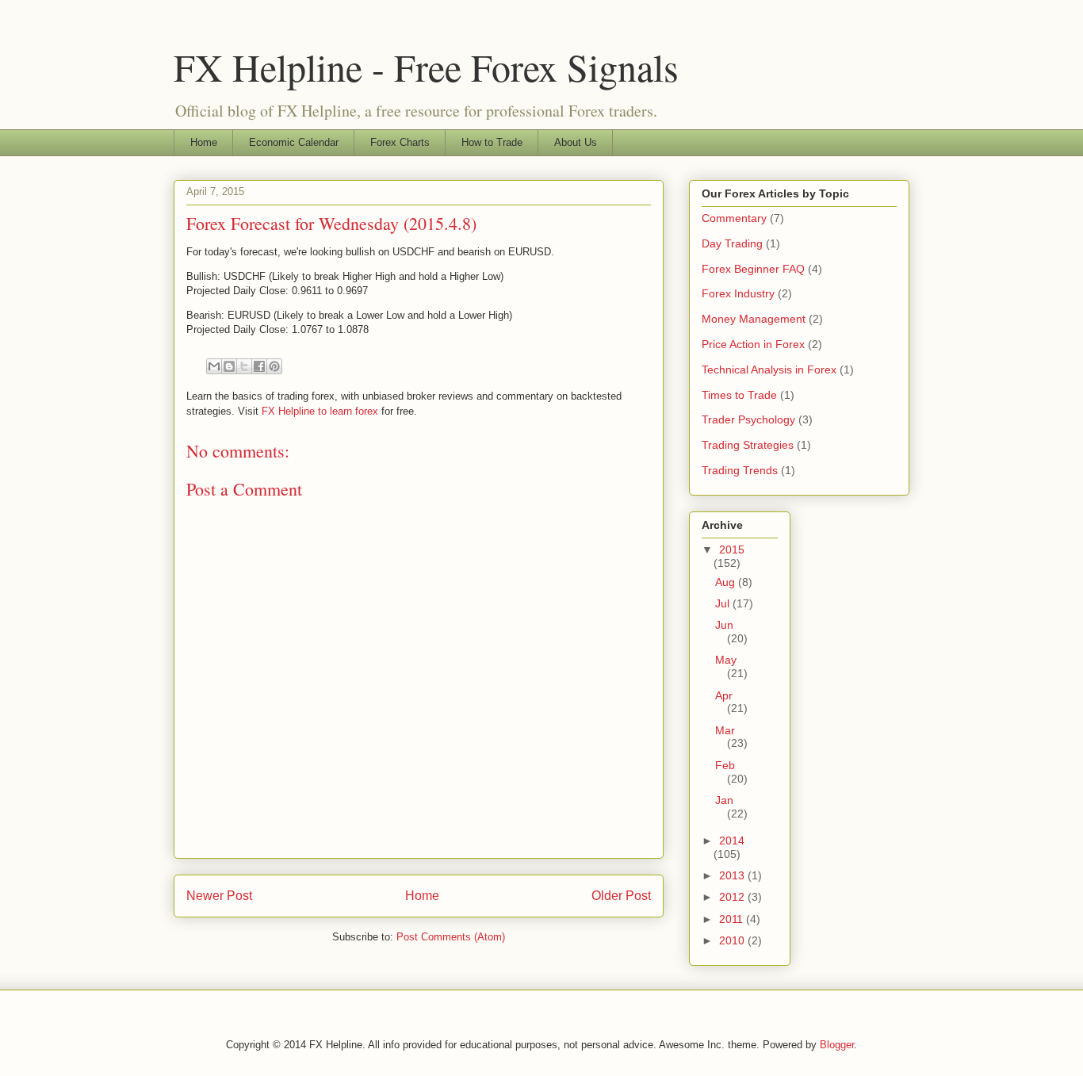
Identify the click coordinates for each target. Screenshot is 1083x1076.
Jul (724, 603)
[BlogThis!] (229, 366)
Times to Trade (739, 395)
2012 (733, 896)
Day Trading (732, 243)
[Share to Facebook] (259, 366)
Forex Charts (400, 142)
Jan (724, 800)
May (726, 659)
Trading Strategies (748, 444)
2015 (731, 549)
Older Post (621, 895)
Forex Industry (738, 293)
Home (203, 142)
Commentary (734, 218)
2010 (733, 940)
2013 (733, 875)
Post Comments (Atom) (450, 937)
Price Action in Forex (753, 344)
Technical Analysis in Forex (769, 369)
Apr (724, 695)
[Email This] (214, 366)
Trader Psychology (748, 419)
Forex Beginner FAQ (753, 268)
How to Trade (491, 142)
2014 (731, 840)
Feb (725, 765)
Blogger (837, 1045)
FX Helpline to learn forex (320, 411)
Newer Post (219, 895)
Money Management (754, 318)
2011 (732, 919)
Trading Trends (740, 470)
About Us (575, 142)
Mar (725, 730)
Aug (726, 582)
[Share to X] (244, 366)
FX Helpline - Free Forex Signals (426, 66)
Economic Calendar (294, 142)
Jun (724, 624)
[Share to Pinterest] (274, 366)
